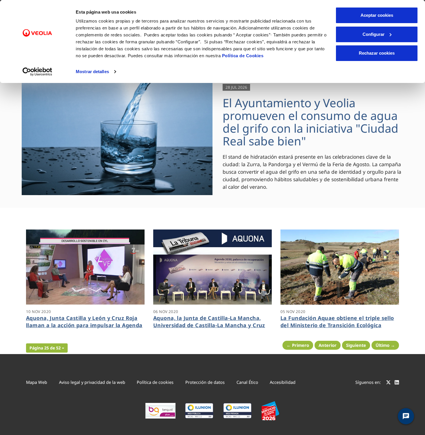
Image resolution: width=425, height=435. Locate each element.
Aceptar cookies (377, 15)
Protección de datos (205, 382)
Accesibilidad (282, 382)
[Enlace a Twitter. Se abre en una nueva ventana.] (388, 383)
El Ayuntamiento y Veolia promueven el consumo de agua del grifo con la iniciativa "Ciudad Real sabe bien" (310, 122)
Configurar (374, 34)
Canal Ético (247, 382)
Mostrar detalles (92, 71)
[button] (47, 348)
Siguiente (356, 345)
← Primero (298, 345)
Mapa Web (36, 382)
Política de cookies (155, 382)
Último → (385, 345)
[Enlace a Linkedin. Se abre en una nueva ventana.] (397, 383)
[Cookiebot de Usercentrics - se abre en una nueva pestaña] (37, 71)
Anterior (328, 345)
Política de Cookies (243, 55)
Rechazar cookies (377, 53)
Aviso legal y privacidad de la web (92, 382)
